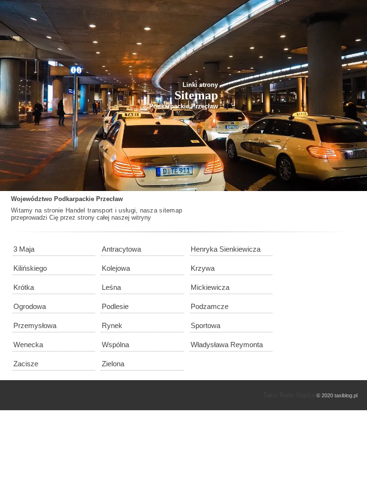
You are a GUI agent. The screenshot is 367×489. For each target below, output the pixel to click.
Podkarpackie (74, 198)
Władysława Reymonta (227, 344)
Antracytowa (121, 249)
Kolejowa (116, 268)
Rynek (112, 325)
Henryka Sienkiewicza (225, 249)
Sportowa (205, 325)
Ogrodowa (29, 306)
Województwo (31, 198)
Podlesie (115, 306)
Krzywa (203, 268)
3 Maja (23, 249)
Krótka (23, 287)
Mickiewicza (210, 287)
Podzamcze (209, 306)
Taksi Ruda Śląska (289, 395)
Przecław (109, 198)
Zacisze (25, 364)
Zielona (113, 364)
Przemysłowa (34, 325)
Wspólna (115, 344)
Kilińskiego (30, 268)
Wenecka (28, 344)
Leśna (111, 287)
